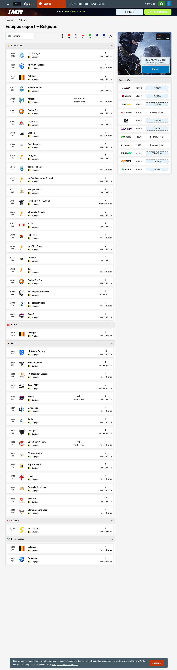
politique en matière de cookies (65, 665)
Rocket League (17, 539)
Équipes (102, 4)
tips (29, 4)
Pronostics (83, 4)
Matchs (73, 4)
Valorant (15, 520)
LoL (13, 343)
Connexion (150, 3)
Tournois (93, 4)
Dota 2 (14, 325)
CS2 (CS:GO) (16, 45)
